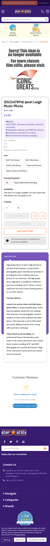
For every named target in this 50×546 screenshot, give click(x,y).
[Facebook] (4, 442)
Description (10, 256)
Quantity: (8, 202)
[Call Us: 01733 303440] (43, 11)
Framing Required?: (13, 178)
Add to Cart (16, 216)
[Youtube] (23, 442)
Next (46, 31)
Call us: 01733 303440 (14, 480)
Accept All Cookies (37, 539)
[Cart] (47, 11)
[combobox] (25, 19)
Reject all (20, 539)
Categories (11, 499)
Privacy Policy (20, 534)
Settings (7, 539)
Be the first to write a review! (25, 406)
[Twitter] (11, 442)
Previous (3, 31)
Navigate (10, 493)
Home (3, 42)
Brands (9, 506)
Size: (6, 155)
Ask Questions (25, 231)
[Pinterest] (17, 442)
